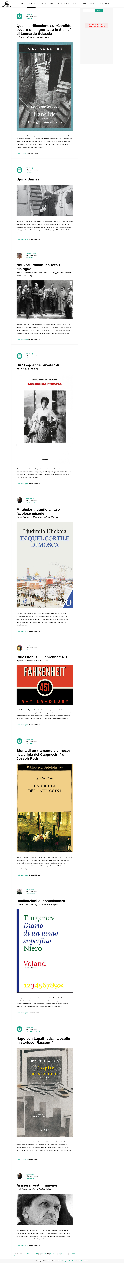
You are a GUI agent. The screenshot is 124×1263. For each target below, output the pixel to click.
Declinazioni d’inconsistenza (41, 901)
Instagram (65, 1261)
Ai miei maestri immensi (37, 1185)
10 (37, 1254)
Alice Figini (29, 646)
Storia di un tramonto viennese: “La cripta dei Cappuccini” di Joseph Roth (43, 754)
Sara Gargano (30, 889)
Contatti (92, 3)
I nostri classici (104, 3)
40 (61, 1254)
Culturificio (7, 4)
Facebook (72, 1261)
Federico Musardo (31, 253)
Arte (84, 3)
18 (45, 1254)
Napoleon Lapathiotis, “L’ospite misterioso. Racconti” (43, 1040)
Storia (52, 3)
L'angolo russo (31, 502)
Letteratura (31, 3)
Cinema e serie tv (63, 3)
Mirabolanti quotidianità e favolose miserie (38, 511)
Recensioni (42, 3)
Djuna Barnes (28, 179)
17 (42, 1254)
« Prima (28, 1254)
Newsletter (84, 1261)
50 (64, 1254)
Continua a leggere (22, 153)
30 (59, 1254)
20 (50, 1254)
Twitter (78, 1261)
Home (22, 3)
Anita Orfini (29, 498)
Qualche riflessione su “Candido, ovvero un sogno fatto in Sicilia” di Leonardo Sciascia (44, 30)
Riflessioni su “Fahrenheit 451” (43, 657)
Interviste (76, 3)
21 (53, 1254)
